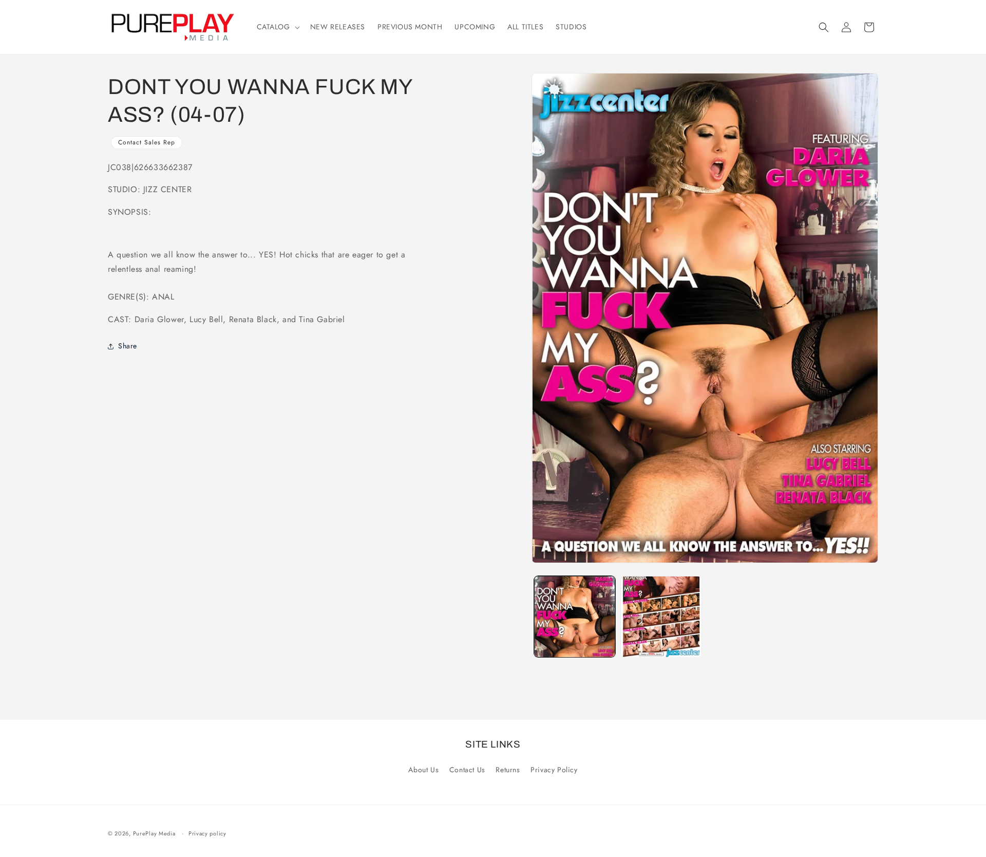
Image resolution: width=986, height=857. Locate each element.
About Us (423, 770)
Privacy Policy (553, 770)
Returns (508, 770)
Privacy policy (207, 833)
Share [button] (127, 346)
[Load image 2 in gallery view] (660, 616)
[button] (277, 27)
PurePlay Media (154, 833)
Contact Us (467, 770)
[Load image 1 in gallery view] (574, 616)
